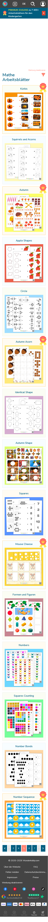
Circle (24, 291)
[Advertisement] (24, 44)
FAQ (36, 866)
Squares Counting (24, 696)
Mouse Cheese (24, 544)
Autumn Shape (24, 443)
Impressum (12, 877)
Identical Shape (24, 392)
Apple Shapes (24, 240)
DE (24, 3)
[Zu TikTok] (43, 889)
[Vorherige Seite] (5, 848)
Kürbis (24, 88)
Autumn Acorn (24, 341)
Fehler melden (12, 872)
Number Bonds (24, 746)
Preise (36, 877)
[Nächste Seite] (43, 848)
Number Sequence (24, 797)
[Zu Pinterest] (14, 889)
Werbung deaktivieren (36, 70)
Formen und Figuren (23, 594)
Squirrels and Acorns (24, 139)
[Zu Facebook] (5, 889)
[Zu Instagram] (33, 889)
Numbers (24, 645)
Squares (24, 493)
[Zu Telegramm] (24, 889)
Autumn (23, 190)
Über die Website (12, 866)
